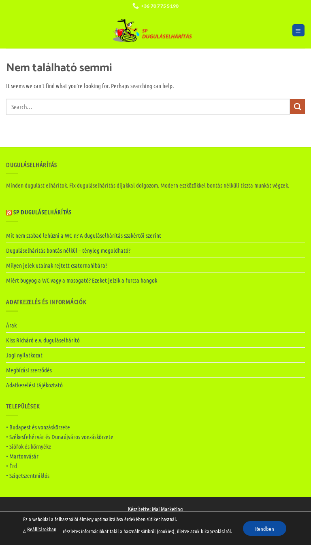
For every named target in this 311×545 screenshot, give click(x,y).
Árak (11, 325)
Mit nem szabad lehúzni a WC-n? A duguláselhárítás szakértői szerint (83, 235)
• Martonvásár (22, 456)
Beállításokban (41, 529)
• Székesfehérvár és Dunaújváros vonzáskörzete (59, 436)
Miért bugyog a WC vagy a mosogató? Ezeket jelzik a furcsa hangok (81, 280)
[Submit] (297, 106)
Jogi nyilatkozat (24, 355)
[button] (298, 30)
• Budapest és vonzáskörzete (38, 427)
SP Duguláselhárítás (42, 211)
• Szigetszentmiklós (27, 475)
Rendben (264, 528)
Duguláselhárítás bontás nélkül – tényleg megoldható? (68, 250)
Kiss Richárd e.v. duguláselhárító (43, 340)
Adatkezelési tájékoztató (34, 385)
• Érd (11, 465)
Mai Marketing (167, 508)
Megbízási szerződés (29, 370)
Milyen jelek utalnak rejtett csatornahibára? (56, 265)
